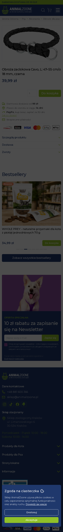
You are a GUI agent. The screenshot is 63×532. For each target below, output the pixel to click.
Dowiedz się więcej (36, 504)
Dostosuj (31, 512)
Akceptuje (31, 520)
